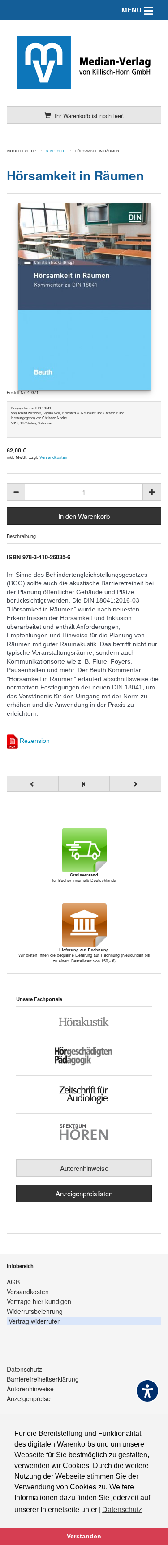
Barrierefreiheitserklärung (43, 1378)
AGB (13, 1281)
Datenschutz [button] (122, 1509)
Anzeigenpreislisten (84, 1193)
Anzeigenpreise (29, 1398)
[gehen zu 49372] (32, 784)
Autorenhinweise (84, 1168)
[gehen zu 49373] (135, 784)
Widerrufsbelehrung (35, 1311)
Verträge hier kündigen (39, 1301)
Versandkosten (53, 457)
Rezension (35, 740)
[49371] (84, 296)
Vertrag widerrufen (35, 1321)
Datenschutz (24, 1369)
